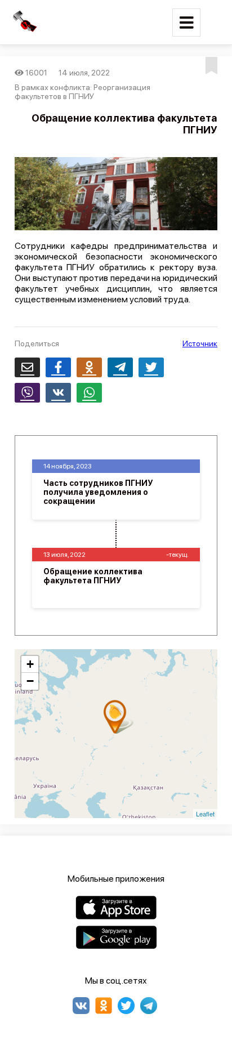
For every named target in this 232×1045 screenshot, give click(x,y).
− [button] (30, 681)
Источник (199, 343)
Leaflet (205, 813)
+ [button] (30, 664)
